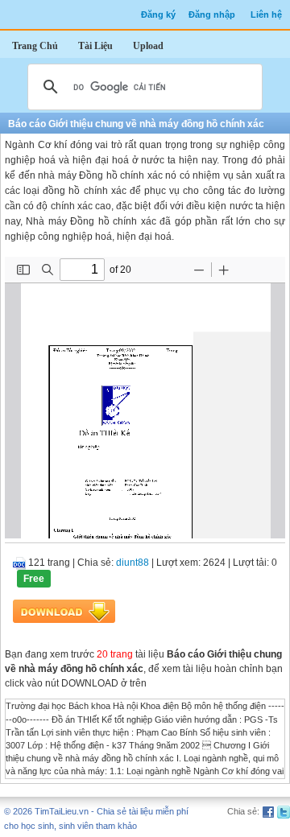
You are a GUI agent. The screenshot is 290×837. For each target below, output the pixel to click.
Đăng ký (158, 14)
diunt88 (132, 562)
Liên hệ (266, 14)
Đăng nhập (211, 14)
